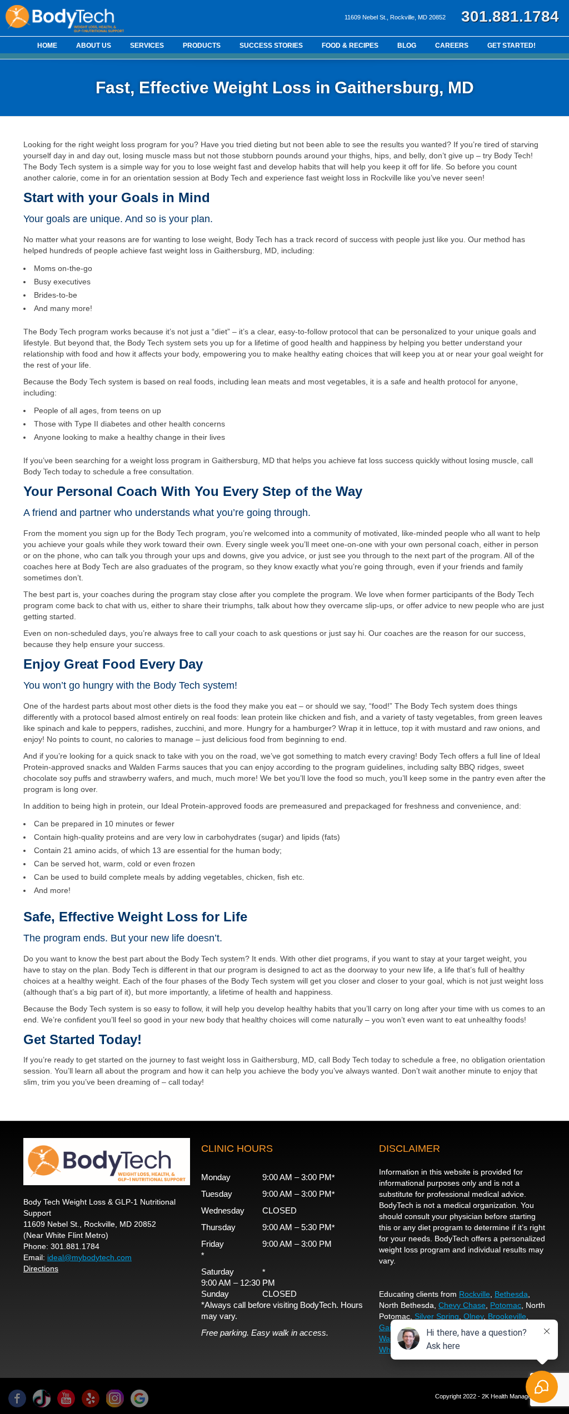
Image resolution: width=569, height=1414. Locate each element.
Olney (473, 1316)
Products (202, 45)
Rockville (474, 1294)
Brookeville (507, 1316)
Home (47, 45)
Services (147, 45)
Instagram (115, 1398)
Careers (451, 45)
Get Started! (511, 45)
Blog (406, 45)
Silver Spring (437, 1316)
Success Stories (271, 45)
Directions (40, 1268)
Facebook (17, 1398)
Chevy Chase (462, 1305)
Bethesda (511, 1294)
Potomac (505, 1305)
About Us (93, 45)
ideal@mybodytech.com (89, 1257)
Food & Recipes (350, 45)
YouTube (66, 1398)
